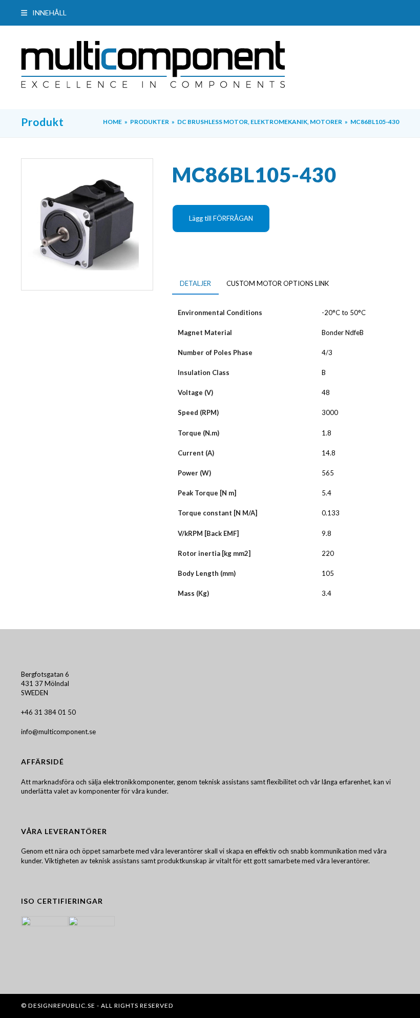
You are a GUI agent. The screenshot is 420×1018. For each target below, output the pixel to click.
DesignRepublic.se (61, 1005)
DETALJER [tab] (195, 283)
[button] (44, 12)
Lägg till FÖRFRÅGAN (221, 218)
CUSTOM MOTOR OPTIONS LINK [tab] (277, 283)
